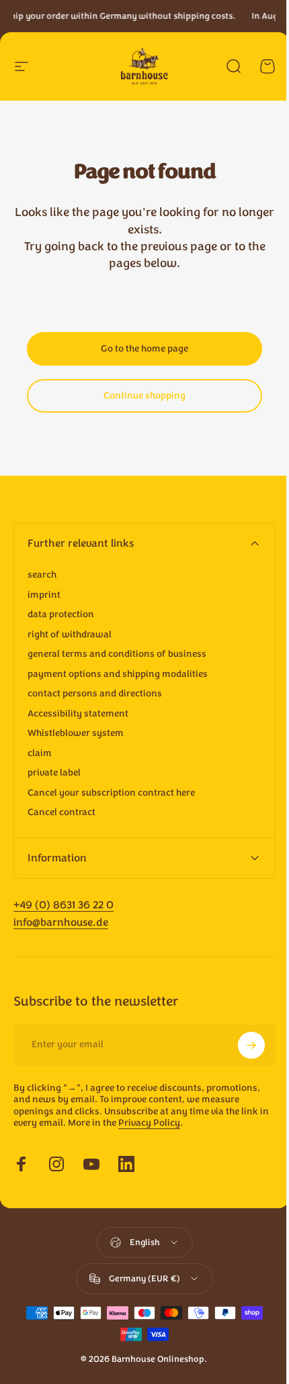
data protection (61, 614)
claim (40, 753)
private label (54, 773)
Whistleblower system (76, 733)
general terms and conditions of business (117, 654)
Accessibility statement (78, 714)
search (42, 575)
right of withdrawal (70, 635)
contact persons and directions (95, 694)
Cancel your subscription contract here (111, 793)
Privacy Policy (160, 1122)
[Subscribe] (241, 1045)
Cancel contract (61, 812)
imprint (44, 595)
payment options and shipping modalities (118, 674)
